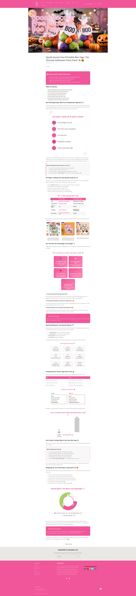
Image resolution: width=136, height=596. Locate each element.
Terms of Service (37, 572)
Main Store (36, 566)
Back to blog (69, 544)
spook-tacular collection (75, 531)
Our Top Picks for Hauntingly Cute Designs (57, 93)
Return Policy (37, 568)
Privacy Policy (37, 574)
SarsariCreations (39, 593)
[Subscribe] (77, 556)
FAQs (35, 570)
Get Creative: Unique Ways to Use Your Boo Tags (58, 98)
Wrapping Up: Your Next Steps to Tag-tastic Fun (58, 99)
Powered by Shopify (45, 593)
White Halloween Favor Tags (83, 238)
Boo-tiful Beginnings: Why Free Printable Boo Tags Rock (60, 89)
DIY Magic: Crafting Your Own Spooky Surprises (58, 91)
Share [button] (48, 66)
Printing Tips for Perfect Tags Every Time (57, 96)
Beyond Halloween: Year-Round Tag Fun (57, 94)
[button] (49, 2)
